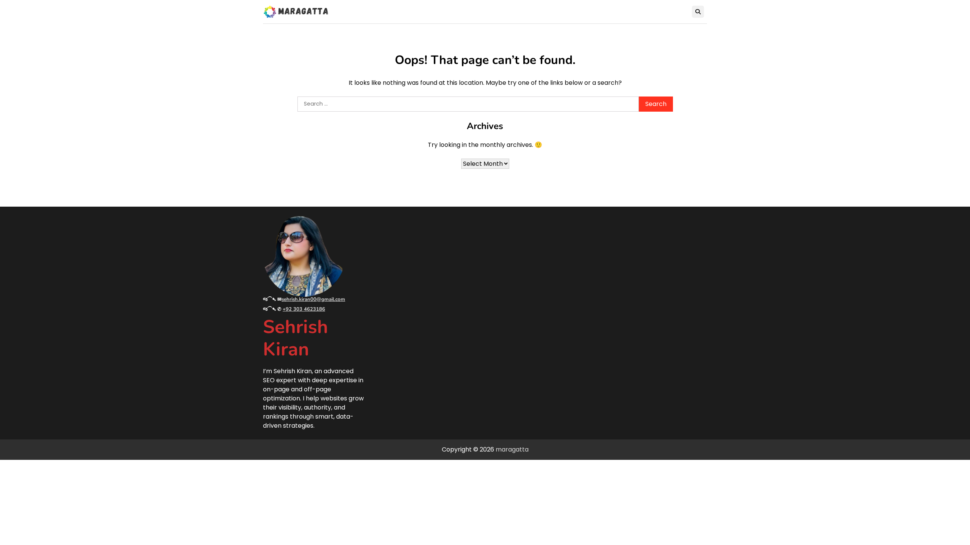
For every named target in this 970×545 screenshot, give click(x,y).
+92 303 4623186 (304, 309)
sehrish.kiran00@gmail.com (313, 299)
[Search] (698, 12)
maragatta (512, 449)
